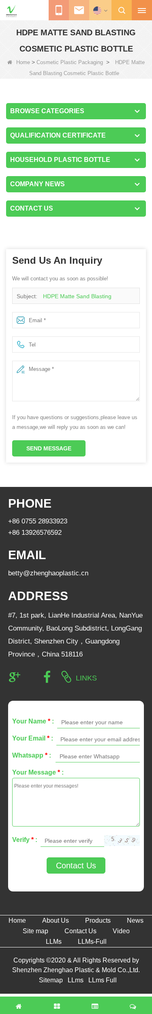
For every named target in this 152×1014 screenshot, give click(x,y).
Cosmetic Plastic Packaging (69, 62)
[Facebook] (47, 677)
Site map (35, 931)
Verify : (24, 839)
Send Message (48, 448)
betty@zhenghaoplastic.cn (48, 573)
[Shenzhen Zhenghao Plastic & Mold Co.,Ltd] (11, 11)
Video (121, 931)
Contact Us (76, 865)
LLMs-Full (92, 941)
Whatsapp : (31, 755)
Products (98, 920)
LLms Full (102, 980)
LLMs (54, 941)
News (135, 920)
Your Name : (33, 721)
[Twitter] (30, 677)
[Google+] (14, 677)
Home (23, 62)
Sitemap (51, 980)
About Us (55, 920)
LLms (75, 980)
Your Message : (38, 772)
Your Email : (32, 738)
